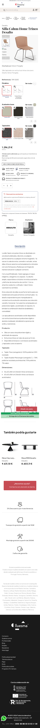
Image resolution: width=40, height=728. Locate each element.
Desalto (5, 25)
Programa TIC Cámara (9, 669)
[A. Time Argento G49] (30, 133)
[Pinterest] (15, 674)
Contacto (5, 636)
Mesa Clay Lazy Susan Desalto (8, 458)
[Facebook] (11, 674)
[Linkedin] (20, 674)
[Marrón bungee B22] (18, 111)
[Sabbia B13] (7, 111)
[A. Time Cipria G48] (18, 133)
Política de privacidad (9, 657)
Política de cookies (8, 666)
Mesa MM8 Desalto (28, 458)
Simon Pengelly (17, 66)
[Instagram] (24, 674)
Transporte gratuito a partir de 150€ (20, 525)
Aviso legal (5, 650)
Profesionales (6, 641)
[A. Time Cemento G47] (7, 133)
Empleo (4, 645)
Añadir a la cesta (27, 409)
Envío (3, 664)
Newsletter (5, 648)
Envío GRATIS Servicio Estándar (20, 413)
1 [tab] (20, 469)
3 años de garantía (20, 553)
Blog (3, 643)
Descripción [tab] (20, 246)
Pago (3, 662)
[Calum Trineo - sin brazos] (7, 90)
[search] (4, 10)
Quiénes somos (7, 638)
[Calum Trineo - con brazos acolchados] (18, 90)
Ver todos (28, 83)
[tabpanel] (10, 452)
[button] (20, 485)
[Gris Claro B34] (30, 111)
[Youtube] (29, 674)
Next (6, 57)
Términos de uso (7, 659)
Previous (6, 36)
